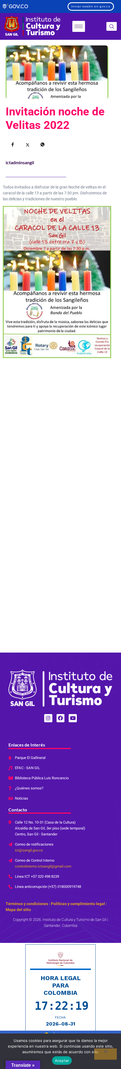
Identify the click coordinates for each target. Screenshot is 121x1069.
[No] (105, 1054)
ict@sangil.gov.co (29, 850)
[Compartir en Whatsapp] (42, 144)
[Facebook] (61, 718)
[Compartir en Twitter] (27, 144)
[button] (111, 26)
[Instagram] (48, 718)
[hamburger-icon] (78, 26)
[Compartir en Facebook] (12, 144)
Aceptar (62, 1060)
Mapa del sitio (18, 910)
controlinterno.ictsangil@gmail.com (43, 866)
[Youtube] (73, 718)
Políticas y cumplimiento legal (78, 904)
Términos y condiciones (27, 904)
